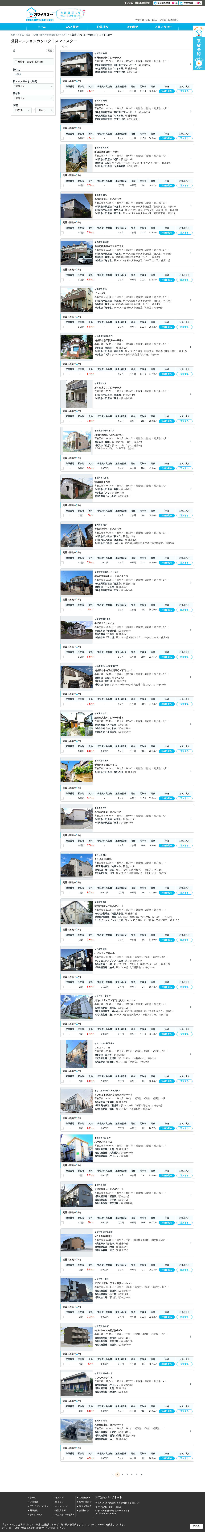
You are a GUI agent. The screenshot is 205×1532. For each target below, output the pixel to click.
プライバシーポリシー (40, 1506)
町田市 (99, 53)
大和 (116, 543)
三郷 (109, 964)
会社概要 (34, 1502)
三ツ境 (110, 637)
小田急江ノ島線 (104, 536)
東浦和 (110, 1102)
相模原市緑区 (102, 430)
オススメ (59, 1497)
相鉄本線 (100, 496)
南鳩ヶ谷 (116, 866)
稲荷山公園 (115, 1435)
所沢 (112, 1250)
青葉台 (117, 583)
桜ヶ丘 (117, 536)
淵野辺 (108, 681)
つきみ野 (118, 68)
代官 (105, 525)
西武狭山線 (101, 1297)
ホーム (33, 1497)
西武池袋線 (101, 1152)
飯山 (105, 289)
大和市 (99, 525)
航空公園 (114, 1203)
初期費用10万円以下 (64, 1514)
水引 (105, 383)
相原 (107, 445)
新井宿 (115, 1105)
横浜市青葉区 (102, 572)
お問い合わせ (85, 1502)
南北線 (99, 869)
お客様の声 (84, 1510)
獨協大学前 (117, 913)
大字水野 (107, 1138)
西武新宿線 (101, 1149)
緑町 (105, 1185)
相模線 (99, 257)
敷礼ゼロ (59, 1502)
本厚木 (117, 206)
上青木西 (107, 996)
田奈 (116, 590)
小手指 (113, 1199)
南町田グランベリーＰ (125, 65)
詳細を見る (167, 91)
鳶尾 (105, 195)
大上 (105, 713)
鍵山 (105, 1420)
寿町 (105, 808)
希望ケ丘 (111, 630)
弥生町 (106, 1326)
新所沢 (113, 1196)
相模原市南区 (102, 336)
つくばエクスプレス (106, 920)
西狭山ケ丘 (107, 1373)
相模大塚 (111, 731)
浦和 (112, 1109)
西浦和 (110, 1061)
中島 (112, 1043)
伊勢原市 (100, 760)
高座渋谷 (118, 539)
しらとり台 (113, 572)
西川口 (113, 1008)
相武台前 (118, 351)
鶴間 (105, 53)
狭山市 (99, 1138)
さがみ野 (111, 725)
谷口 (105, 949)
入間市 (99, 1420)
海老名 (117, 213)
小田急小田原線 (104, 159)
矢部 (107, 684)
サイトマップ (36, 1514)
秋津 (112, 1247)
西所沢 (113, 1290)
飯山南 (106, 242)
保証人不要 (60, 1510)
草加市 (99, 902)
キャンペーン (61, 1506)
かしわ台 (111, 496)
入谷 (107, 492)
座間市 (99, 478)
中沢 (109, 619)
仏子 (112, 1439)
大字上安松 (107, 1232)
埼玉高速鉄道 (103, 866)
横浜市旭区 (101, 619)
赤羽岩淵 (109, 869)
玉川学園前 (119, 166)
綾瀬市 (99, 713)
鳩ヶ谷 (115, 1011)
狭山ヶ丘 (114, 1156)
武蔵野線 (100, 964)
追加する (184, 91)
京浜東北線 (101, 873)
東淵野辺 (114, 666)
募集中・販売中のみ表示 (30, 61)
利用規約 (34, 1510)
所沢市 (99, 1185)
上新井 (106, 1279)
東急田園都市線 (104, 65)
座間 (116, 489)
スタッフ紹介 (85, 1506)
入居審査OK (84, 1497)
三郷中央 (123, 960)
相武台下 (109, 348)
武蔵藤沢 (114, 1152)
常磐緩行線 (101, 967)
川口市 (99, 855)
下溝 (107, 354)
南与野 (108, 1055)
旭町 (105, 902)
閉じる (196, 1526)
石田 (107, 760)
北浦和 (113, 1058)
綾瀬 (112, 967)
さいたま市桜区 (103, 1043)
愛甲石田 (118, 210)
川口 (112, 873)
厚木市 (99, 195)
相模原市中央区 (103, 666)
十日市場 (109, 587)
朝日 (105, 855)
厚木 (107, 257)
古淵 (107, 162)
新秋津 (110, 1243)
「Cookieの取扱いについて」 (33, 1528)
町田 (116, 159)
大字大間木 (115, 1090)
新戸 (110, 336)
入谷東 (106, 478)
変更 (50, 50)
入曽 (112, 1149)
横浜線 (99, 162)
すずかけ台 (119, 72)
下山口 (113, 1297)
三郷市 (99, 949)
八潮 (121, 920)
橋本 (107, 442)
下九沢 (111, 430)
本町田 (106, 148)
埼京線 (99, 1055)
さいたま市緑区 (103, 1090)
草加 (114, 917)
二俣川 (110, 634)
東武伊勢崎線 (103, 913)
